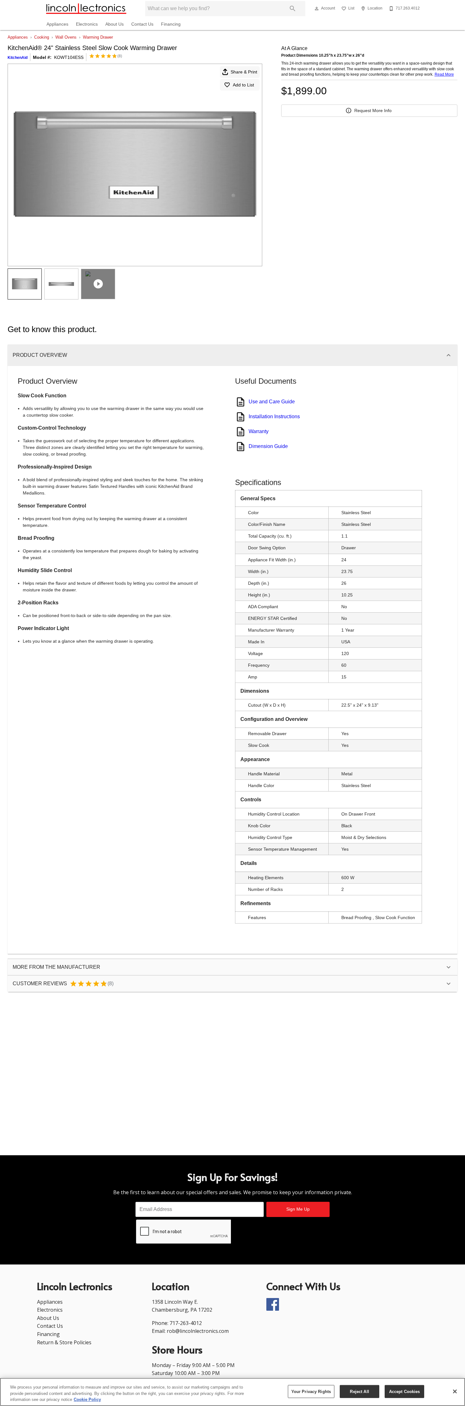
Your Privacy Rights (311, 1391)
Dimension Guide (268, 446)
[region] (232, 1392)
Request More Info (373, 110)
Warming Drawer (98, 37)
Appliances (57, 24)
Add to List (243, 84)
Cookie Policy (87, 1399)
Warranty (259, 431)
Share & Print (244, 71)
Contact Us (142, 24)
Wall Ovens (66, 37)
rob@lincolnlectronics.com (198, 1330)
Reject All (359, 1391)
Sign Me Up (298, 1209)
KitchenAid (18, 57)
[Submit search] (292, 8)
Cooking (41, 37)
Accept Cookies (404, 1391)
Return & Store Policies (64, 1342)
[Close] (455, 1391)
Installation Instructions (274, 416)
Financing (171, 24)
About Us (114, 24)
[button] (316, 8)
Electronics (87, 24)
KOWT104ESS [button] (69, 57)
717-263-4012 (186, 1323)
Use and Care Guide (272, 401)
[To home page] (86, 8)
